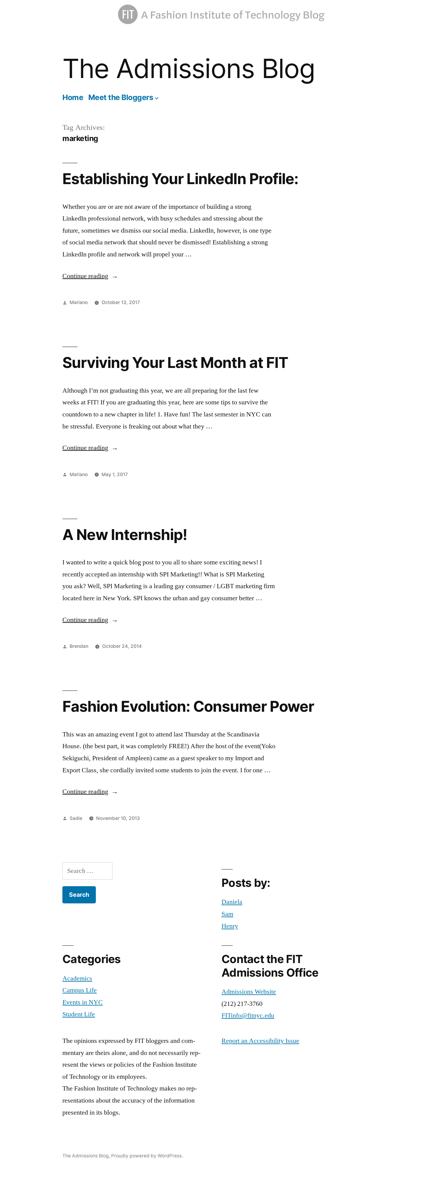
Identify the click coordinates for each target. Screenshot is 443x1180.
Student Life (78, 1014)
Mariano (79, 302)
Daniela (232, 902)
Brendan (79, 646)
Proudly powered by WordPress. (147, 1156)
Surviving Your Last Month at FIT (175, 362)
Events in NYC (82, 1002)
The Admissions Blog (188, 68)
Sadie (76, 818)
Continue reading (90, 276)
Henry (230, 926)
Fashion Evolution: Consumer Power (188, 706)
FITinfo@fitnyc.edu (248, 1015)
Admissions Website (249, 991)
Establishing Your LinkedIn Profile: (180, 179)
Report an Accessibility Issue (260, 1041)
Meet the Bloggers (120, 97)
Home (72, 97)
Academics (77, 978)
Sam (227, 914)
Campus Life (79, 990)
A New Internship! (124, 535)
